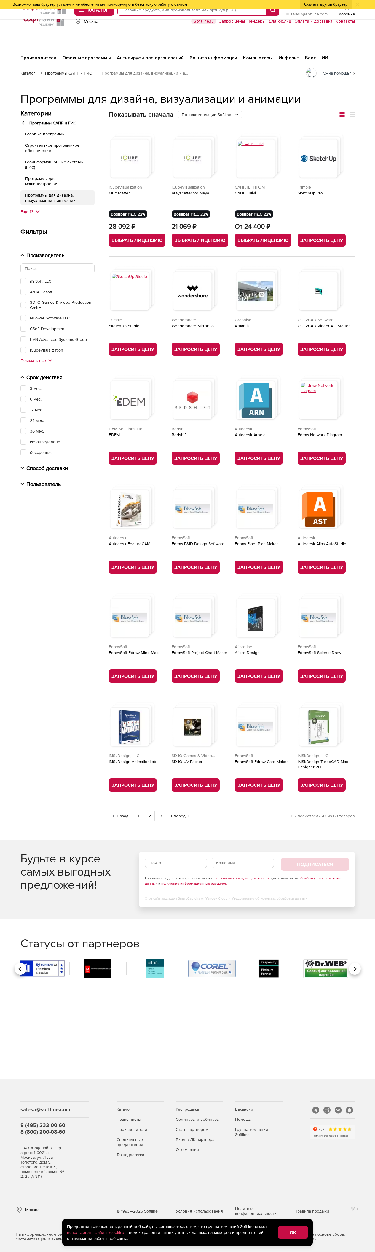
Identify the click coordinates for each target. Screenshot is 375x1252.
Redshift (179, 434)
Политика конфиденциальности (256, 1211)
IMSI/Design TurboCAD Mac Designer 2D (323, 764)
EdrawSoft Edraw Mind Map (134, 652)
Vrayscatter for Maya (190, 193)
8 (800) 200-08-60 (42, 1131)
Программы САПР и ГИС (52, 123)
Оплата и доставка (313, 21)
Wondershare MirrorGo (193, 325)
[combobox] (210, 114)
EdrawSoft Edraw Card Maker (261, 761)
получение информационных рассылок (194, 883)
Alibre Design (247, 652)
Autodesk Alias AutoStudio (322, 543)
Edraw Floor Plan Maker (256, 543)
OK (293, 1232)
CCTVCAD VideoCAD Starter (324, 325)
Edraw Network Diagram (320, 434)
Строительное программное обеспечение (52, 148)
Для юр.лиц (279, 21)
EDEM (114, 434)
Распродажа (187, 1109)
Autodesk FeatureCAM (129, 543)
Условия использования (199, 1211)
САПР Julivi (245, 193)
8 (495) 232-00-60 (42, 1125)
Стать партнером (192, 1129)
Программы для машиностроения (41, 181)
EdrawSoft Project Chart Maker (199, 652)
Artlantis (242, 325)
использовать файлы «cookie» (95, 1232)
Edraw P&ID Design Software (198, 543)
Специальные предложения (130, 1142)
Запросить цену (321, 240)
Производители (132, 1129)
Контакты (345, 21)
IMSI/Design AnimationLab (132, 761)
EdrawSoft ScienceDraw (319, 652)
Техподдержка (130, 1154)
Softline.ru (204, 21)
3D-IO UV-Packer (187, 761)
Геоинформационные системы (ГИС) (54, 164)
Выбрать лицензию (137, 240)
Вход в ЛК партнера (195, 1139)
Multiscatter (119, 193)
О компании (187, 1149)
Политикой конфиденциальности (241, 878)
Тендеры (256, 21)
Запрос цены (232, 21)
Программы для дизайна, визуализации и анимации (50, 198)
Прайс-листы (129, 1119)
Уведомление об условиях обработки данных (269, 898)
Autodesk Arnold (250, 434)
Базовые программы (45, 134)
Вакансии (244, 1109)
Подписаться (315, 864)
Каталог (124, 1109)
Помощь (243, 1119)
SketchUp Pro (310, 193)
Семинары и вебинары (198, 1119)
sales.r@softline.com (309, 14)
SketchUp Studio (124, 325)
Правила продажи (311, 1211)
